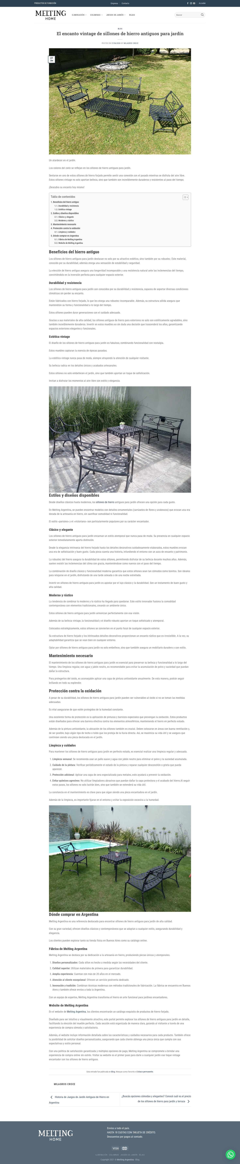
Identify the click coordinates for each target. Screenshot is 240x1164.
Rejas (132, 15)
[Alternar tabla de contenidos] (184, 197)
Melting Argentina (76, 1011)
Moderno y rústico (66, 220)
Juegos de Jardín (114, 15)
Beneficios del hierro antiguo (66, 202)
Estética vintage (65, 209)
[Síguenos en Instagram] (191, 3)
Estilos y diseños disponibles (66, 213)
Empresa (114, 3)
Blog (120, 29)
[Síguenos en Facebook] (188, 3)
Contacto (125, 3)
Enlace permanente (145, 1071)
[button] (230, 1154)
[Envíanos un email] (194, 3)
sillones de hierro (105, 502)
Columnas (95, 15)
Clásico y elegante (66, 217)
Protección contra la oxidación (66, 228)
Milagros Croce (131, 43)
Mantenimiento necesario (64, 224)
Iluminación (78, 15)
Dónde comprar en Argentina (66, 235)
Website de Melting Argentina (70, 243)
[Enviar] (202, 15)
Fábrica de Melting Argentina (70, 239)
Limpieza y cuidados (66, 232)
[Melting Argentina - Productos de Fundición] (50, 15)
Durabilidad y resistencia (68, 206)
